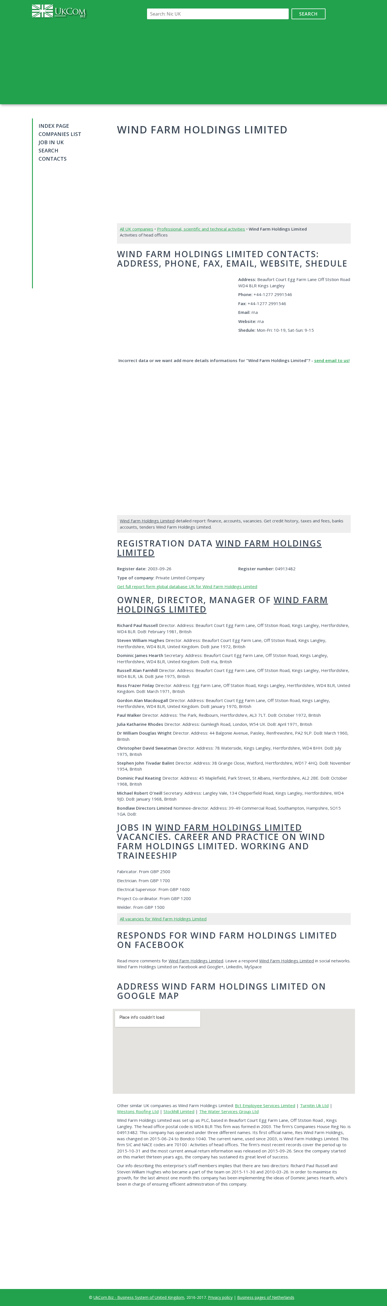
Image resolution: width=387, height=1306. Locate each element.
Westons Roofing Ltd (138, 1111)
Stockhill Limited (178, 1111)
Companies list (60, 134)
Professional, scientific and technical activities (201, 229)
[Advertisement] (235, 61)
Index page (54, 125)
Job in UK (51, 142)
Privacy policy (220, 1297)
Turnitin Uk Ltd (314, 1105)
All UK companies (136, 229)
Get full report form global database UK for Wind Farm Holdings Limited (187, 586)
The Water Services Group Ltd (229, 1111)
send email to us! (332, 360)
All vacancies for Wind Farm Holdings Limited (163, 919)
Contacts (53, 158)
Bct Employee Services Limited (265, 1105)
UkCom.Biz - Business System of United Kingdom (138, 1297)
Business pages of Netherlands (265, 1297)
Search (308, 14)
